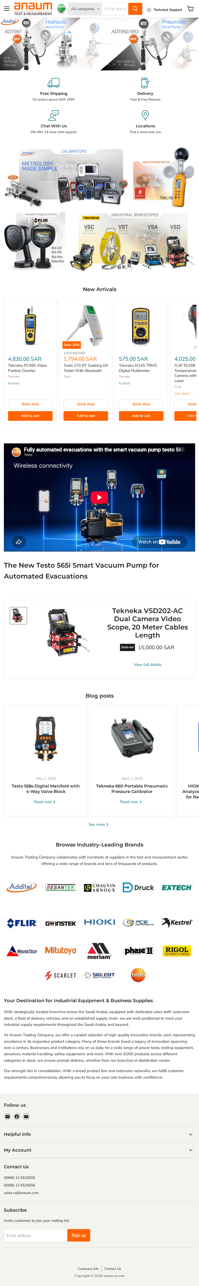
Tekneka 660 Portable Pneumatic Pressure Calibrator (132, 789)
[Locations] (145, 122)
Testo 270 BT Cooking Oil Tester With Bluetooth (85, 368)
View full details (147, 664)
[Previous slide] (14, 44)
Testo (67, 377)
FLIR (177, 387)
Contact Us (112, 1269)
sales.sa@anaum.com (21, 1192)
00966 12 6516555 (19, 1177)
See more (97, 824)
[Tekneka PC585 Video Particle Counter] (30, 325)
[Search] (135, 9)
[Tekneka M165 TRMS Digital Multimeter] (141, 325)
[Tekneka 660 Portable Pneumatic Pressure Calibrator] (132, 738)
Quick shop (30, 404)
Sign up (79, 1235)
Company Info (88, 1269)
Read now (43, 801)
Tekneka (13, 377)
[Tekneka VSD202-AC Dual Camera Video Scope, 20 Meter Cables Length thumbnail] (18, 615)
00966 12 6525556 (19, 1185)
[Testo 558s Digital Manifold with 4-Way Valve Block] (45, 738)
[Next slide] (185, 44)
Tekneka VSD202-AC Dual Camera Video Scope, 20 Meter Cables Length (147, 623)
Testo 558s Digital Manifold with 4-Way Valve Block (46, 789)
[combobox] (115, 9)
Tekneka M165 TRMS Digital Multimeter (138, 368)
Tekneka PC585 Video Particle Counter (27, 368)
